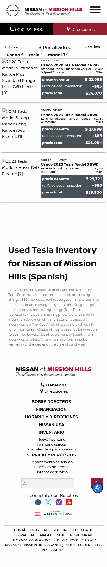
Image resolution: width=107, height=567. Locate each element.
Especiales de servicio (51, 466)
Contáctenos (27, 530)
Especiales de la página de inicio (51, 449)
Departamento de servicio (51, 462)
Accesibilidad (56, 530)
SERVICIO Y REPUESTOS (51, 455)
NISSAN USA (51, 424)
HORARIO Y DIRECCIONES (51, 417)
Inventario (51, 432)
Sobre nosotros (51, 401)
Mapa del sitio (53, 535)
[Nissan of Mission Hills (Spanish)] (43, 11)
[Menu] (95, 10)
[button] (97, 488)
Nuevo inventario (51, 439)
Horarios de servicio (52, 472)
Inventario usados (51, 444)
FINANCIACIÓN (51, 409)
